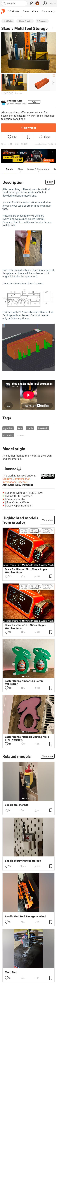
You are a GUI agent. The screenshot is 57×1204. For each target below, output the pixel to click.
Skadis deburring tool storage (23, 860)
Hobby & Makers (26, 21)
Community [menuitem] (48, 11)
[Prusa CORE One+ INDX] (28, 156)
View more (47, 520)
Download (30, 127)
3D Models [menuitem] (13, 11)
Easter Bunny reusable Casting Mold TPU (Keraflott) (27, 738)
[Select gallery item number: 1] (23, 564)
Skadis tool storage (16, 804)
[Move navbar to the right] (54, 11)
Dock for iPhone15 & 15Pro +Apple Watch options (25, 626)
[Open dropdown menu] (53, 28)
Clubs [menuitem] (35, 11)
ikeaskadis (43, 428)
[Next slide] (53, 82)
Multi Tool (11, 972)
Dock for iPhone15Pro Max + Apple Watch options (26, 571)
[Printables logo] (3, 11)
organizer (8, 428)
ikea (19, 428)
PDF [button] (51, 182)
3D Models (8, 21)
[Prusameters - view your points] (37, 3)
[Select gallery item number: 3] (28, 564)
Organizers (43, 21)
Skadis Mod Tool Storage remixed (25, 916)
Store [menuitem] (26, 11)
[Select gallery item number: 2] (26, 564)
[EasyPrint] (31, 3)
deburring (8, 435)
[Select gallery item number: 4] (31, 564)
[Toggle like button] (7, 576)
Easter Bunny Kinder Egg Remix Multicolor (24, 682)
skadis (29, 428)
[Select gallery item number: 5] (33, 564)
